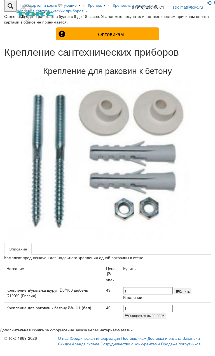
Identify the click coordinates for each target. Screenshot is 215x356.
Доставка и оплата (164, 338)
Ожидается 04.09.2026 (146, 315)
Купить (184, 291)
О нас (63, 338)
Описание (18, 249)
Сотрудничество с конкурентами (130, 343)
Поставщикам (133, 338)
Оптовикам (111, 34)
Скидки (64, 343)
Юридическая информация (95, 338)
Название (15, 268)
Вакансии (191, 338)
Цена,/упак (111, 274)
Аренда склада (85, 343)
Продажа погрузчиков (180, 343)
